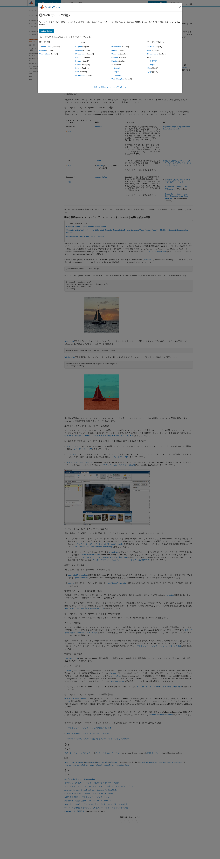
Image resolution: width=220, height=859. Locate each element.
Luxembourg (80, 75)
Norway (114, 50)
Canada (42, 50)
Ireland (78, 68)
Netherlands (116, 47)
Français (117, 75)
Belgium (78, 47)
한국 (149, 72)
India (149, 50)
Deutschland (80, 54)
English (116, 72)
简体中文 (153, 61)
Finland (78, 61)
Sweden (114, 61)
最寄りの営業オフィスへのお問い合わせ (110, 87)
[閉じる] (180, 7)
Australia (150, 47)
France (78, 65)
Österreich (115, 54)
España (78, 57)
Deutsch (117, 68)
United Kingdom (117, 79)
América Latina (45, 47)
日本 (149, 68)
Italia (77, 72)
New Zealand (152, 54)
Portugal (114, 57)
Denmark (79, 50)
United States (44, 54)
